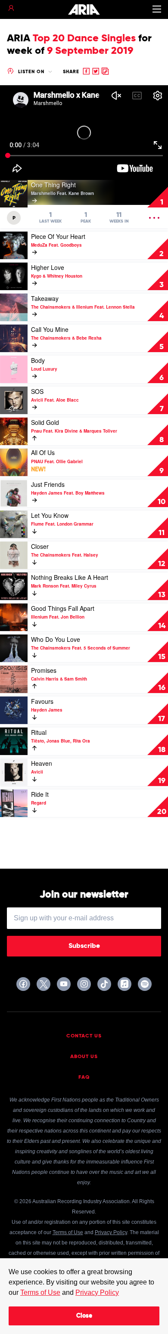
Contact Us (84, 1036)
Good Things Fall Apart (62, 608)
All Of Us (43, 452)
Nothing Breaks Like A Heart (69, 577)
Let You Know (49, 515)
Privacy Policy (97, 1292)
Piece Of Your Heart (58, 236)
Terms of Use (40, 1292)
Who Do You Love (55, 639)
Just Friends (48, 484)
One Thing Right (53, 184)
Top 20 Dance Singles (84, 38)
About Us (84, 1056)
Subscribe (84, 946)
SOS (37, 391)
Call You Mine (49, 329)
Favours (42, 701)
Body (38, 360)
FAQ (84, 1077)
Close (84, 1316)
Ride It (40, 794)
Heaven (41, 763)
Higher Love (47, 267)
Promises (43, 670)
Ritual (39, 732)
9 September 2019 (90, 51)
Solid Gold (45, 422)
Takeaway (45, 298)
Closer (40, 546)
